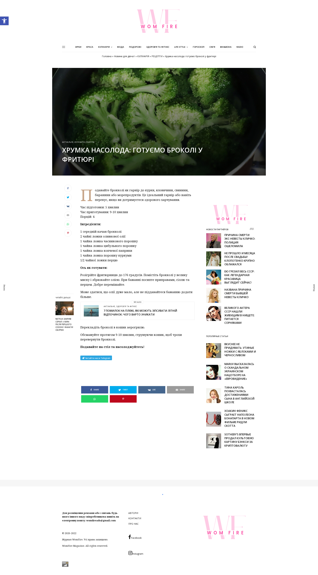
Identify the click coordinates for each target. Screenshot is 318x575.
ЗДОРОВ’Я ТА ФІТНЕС (126, 306)
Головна (106, 56)
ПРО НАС (133, 523)
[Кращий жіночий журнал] (159, 21)
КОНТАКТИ (134, 518)
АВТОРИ (133, 513)
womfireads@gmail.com (101, 520)
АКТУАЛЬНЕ (68, 142)
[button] (4, 21)
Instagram (137, 553)
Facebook (136, 537)
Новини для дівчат (124, 56)
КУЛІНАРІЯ (143, 56)
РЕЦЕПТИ (157, 56)
